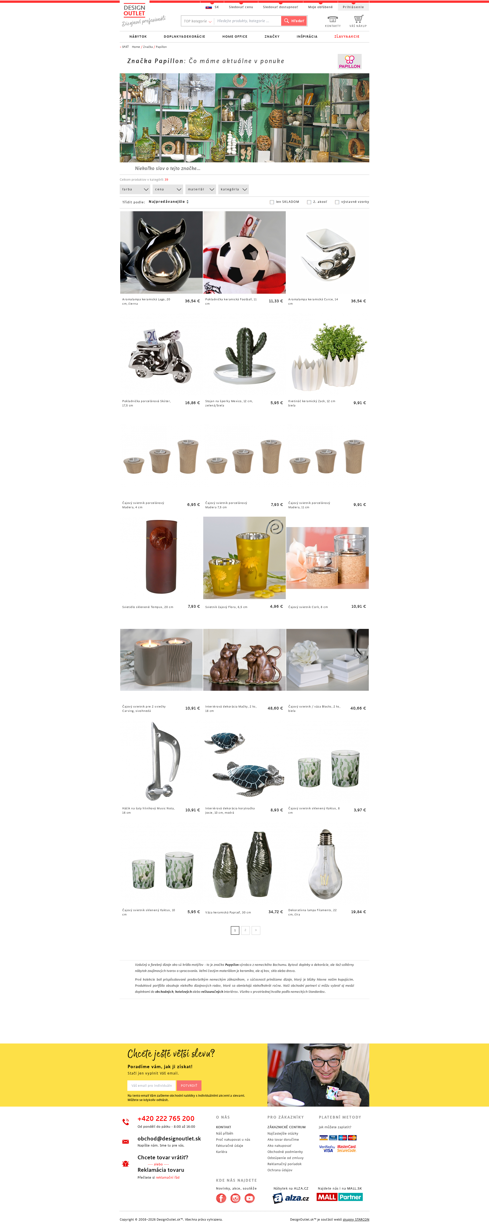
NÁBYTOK (138, 36)
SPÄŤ (125, 47)
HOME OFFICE (235, 36)
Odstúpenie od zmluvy (285, 1158)
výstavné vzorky (355, 202)
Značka (148, 47)
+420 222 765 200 (166, 1119)
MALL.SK (354, 1188)
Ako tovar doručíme (283, 1139)
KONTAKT (223, 1127)
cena (159, 189)
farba (127, 189)
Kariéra (221, 1152)
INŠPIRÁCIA (307, 36)
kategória (230, 189)
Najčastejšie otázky (282, 1133)
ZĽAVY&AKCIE (347, 36)
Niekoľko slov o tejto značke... (167, 168)
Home (136, 47)
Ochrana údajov (279, 1170)
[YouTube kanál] (249, 1197)
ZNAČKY (272, 36)
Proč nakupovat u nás (233, 1139)
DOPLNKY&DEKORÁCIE (184, 36)
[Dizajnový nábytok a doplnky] (146, 15)
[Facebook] (219, 1197)
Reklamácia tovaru (161, 1170)
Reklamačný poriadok (284, 1164)
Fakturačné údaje (229, 1146)
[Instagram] (235, 1197)
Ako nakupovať (279, 1146)
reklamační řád (168, 1177)
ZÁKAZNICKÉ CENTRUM (286, 1127)
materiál (196, 189)
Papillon (161, 47)
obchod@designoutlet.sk (169, 1139)
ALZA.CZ (301, 1188)
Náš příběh (224, 1133)
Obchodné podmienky (285, 1152)
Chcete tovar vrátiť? (163, 1157)
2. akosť (320, 202)
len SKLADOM (287, 202)
